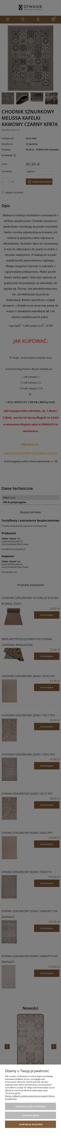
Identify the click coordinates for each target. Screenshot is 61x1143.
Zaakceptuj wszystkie (30, 1124)
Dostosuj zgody (30, 1115)
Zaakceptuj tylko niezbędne (30, 1106)
